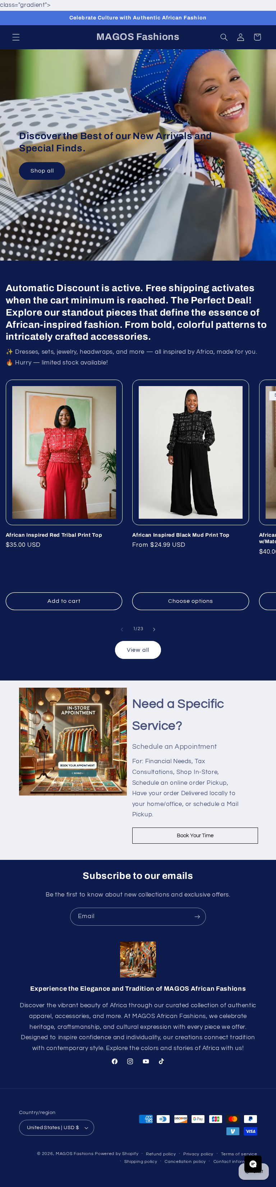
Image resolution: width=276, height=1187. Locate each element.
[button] (16, 37)
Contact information (235, 1162)
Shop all (42, 171)
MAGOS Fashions (74, 1154)
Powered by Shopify (116, 1154)
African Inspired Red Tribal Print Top (54, 535)
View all (138, 650)
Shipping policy (140, 1162)
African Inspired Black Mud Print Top (181, 535)
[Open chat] (253, 1164)
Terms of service (239, 1154)
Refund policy (161, 1154)
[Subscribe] (197, 916)
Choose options (190, 601)
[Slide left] (122, 629)
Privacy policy (198, 1154)
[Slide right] (154, 629)
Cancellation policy (185, 1162)
